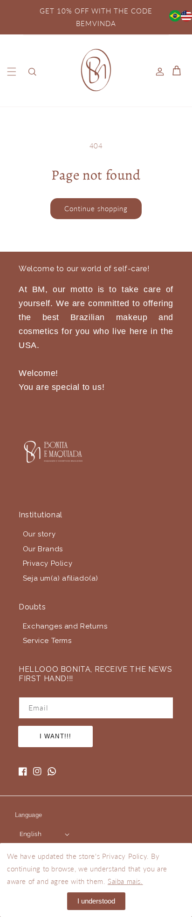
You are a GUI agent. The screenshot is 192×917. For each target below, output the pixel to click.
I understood (96, 901)
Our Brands (43, 549)
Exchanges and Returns (65, 626)
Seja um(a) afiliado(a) (60, 578)
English (31, 833)
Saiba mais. (125, 881)
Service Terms (47, 640)
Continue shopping (96, 208)
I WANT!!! (55, 736)
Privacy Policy (47, 563)
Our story (39, 534)
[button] (11, 71)
